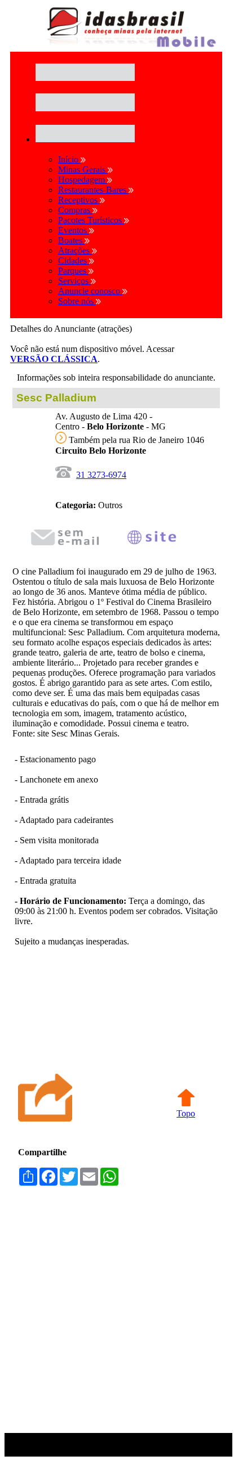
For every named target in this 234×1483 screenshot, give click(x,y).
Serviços (74, 281)
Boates (71, 240)
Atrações (75, 250)
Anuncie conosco (90, 291)
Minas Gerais (83, 169)
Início (69, 159)
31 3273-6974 (101, 475)
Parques (73, 270)
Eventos (73, 230)
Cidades (73, 260)
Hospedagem (82, 179)
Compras (75, 210)
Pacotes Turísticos (91, 220)
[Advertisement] (116, 1315)
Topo (185, 1113)
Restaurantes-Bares (93, 190)
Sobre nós (77, 301)
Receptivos (79, 200)
